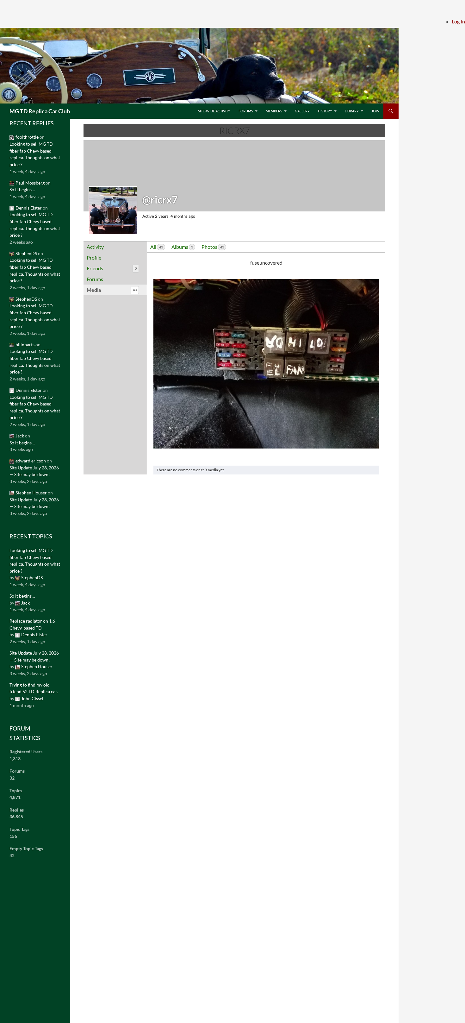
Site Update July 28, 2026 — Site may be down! (34, 471)
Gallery (302, 111)
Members (274, 111)
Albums (182, 247)
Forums (246, 111)
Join (375, 111)
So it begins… (22, 189)
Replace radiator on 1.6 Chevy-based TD (32, 624)
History (325, 111)
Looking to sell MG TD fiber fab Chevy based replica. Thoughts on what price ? (34, 154)
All (156, 247)
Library (352, 111)
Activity (95, 247)
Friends (112, 268)
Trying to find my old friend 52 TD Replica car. (33, 688)
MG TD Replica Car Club (39, 111)
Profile (94, 257)
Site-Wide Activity (214, 111)
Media (112, 290)
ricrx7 (234, 130)
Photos (213, 247)
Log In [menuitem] (458, 21)
